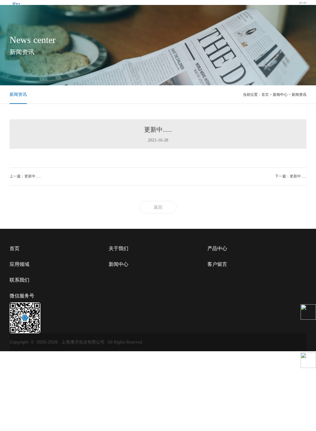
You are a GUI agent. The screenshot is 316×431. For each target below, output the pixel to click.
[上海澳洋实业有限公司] (16, 3)
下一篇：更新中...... (290, 176)
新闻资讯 (18, 94)
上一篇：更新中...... (25, 176)
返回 (158, 207)
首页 (265, 94)
